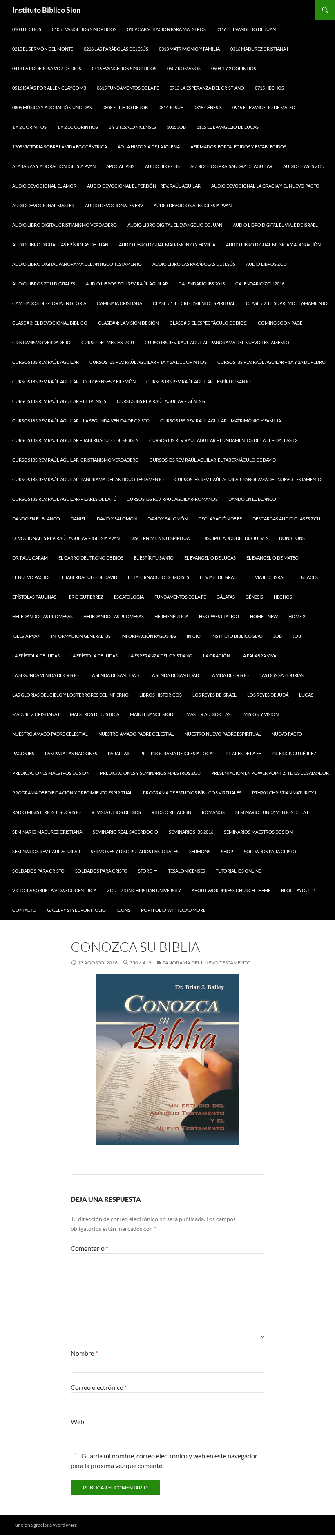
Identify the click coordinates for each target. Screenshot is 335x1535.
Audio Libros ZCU (266, 264)
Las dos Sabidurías (281, 675)
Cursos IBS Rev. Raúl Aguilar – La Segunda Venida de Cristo (81, 420)
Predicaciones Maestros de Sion (50, 773)
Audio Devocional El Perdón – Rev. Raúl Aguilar (144, 185)
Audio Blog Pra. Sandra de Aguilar (231, 166)
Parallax (119, 753)
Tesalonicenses (186, 871)
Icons (123, 910)
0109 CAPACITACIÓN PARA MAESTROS (166, 29)
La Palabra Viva (258, 655)
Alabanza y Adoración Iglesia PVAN (54, 166)
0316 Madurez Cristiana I (259, 48)
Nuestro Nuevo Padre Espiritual (223, 734)
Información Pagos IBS (148, 636)
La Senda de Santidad (174, 675)
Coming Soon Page (280, 322)
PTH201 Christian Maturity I (284, 792)
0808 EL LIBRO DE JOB (125, 107)
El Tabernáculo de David (88, 577)
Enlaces (308, 577)
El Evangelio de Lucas (210, 557)
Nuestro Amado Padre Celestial (50, 734)
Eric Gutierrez (86, 596)
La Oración (216, 655)
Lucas (306, 694)
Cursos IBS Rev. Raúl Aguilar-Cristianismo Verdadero (75, 459)
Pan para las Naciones (71, 753)
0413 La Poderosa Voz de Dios (46, 68)
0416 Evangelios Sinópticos (124, 68)
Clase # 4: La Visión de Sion (128, 322)
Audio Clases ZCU (303, 166)
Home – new (264, 616)
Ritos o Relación (171, 812)
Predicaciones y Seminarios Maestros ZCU (150, 773)
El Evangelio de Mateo (272, 557)
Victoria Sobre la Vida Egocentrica (54, 890)
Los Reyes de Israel (214, 694)
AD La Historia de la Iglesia (149, 146)
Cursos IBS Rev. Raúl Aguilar (45, 362)
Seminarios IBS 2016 (191, 831)
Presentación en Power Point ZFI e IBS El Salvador (270, 773)
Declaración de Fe (220, 518)
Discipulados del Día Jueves (235, 538)
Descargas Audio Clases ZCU (286, 518)
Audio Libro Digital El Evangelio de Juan (174, 225)
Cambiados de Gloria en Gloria (49, 303)
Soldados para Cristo (270, 851)
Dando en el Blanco (252, 499)
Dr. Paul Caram (30, 557)
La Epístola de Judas (36, 655)
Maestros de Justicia (94, 714)
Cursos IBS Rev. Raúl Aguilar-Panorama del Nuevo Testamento (248, 479)
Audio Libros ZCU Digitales (43, 283)
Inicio (194, 636)
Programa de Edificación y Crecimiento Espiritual (72, 792)
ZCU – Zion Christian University (144, 890)
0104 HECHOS (26, 29)
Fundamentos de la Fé (180, 596)
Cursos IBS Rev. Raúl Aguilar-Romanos (172, 499)
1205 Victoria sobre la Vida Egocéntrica (59, 146)
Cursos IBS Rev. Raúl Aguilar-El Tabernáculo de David (213, 459)
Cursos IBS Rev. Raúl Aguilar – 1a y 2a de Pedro (271, 362)
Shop (227, 851)
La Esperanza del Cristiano (160, 655)
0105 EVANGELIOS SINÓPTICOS (84, 29)
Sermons (199, 851)
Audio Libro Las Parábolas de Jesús (193, 264)
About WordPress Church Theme (231, 890)
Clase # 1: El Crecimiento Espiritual (194, 303)
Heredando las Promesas (42, 616)
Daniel (78, 518)
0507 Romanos (184, 68)
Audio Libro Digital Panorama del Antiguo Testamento (77, 264)
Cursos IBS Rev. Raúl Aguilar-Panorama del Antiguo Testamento (88, 479)
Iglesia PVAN (26, 636)
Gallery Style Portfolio (76, 910)
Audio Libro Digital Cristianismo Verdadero (64, 225)
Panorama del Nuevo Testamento (207, 963)
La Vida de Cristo (229, 675)
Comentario (89, 1248)
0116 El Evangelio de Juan (246, 29)
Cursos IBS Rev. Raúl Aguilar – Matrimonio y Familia (220, 420)
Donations (292, 538)
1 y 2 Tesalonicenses (132, 127)
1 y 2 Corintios (29, 127)
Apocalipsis (120, 166)
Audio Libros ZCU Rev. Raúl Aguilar (127, 283)
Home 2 (296, 616)
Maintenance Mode (153, 714)
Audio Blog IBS (162, 166)
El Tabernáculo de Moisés (158, 577)
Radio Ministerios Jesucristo (46, 812)
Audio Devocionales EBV (114, 205)
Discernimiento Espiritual (161, 538)
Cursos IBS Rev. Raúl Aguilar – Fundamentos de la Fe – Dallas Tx (223, 440)
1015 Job (176, 127)
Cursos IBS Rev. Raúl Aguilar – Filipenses (59, 401)
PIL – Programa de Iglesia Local (177, 753)
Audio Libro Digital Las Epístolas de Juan (60, 244)
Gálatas (226, 596)
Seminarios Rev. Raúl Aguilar (46, 851)
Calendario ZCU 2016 (259, 283)
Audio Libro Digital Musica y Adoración (273, 244)
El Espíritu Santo (154, 557)
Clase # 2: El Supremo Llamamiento (287, 303)
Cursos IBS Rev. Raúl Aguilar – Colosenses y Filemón (74, 381)
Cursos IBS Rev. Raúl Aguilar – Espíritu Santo (198, 381)
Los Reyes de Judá (267, 694)
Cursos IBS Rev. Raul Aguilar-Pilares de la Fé (64, 499)
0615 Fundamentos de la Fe (128, 88)
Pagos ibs (23, 753)
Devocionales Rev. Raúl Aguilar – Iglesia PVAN (66, 538)
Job (277, 636)
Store (145, 871)
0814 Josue (171, 107)
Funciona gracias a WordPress (44, 1525)
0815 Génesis (208, 107)
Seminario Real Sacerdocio (125, 831)
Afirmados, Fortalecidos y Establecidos (238, 146)
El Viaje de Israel (219, 577)
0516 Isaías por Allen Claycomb (49, 88)
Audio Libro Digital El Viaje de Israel (275, 225)
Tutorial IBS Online (238, 871)
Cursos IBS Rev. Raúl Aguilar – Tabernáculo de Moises (75, 440)
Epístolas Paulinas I (35, 596)
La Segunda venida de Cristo (45, 675)
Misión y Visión (261, 714)
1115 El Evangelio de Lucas (228, 127)
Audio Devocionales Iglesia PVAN (193, 205)
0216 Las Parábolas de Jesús (116, 48)
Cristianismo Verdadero (41, 342)
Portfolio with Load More (173, 910)
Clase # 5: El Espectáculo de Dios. (208, 322)
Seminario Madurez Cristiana (47, 831)
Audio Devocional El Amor (44, 185)
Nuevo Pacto (287, 734)
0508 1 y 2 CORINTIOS (233, 68)
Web (77, 1421)
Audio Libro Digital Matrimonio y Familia (167, 244)
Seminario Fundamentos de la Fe (273, 812)
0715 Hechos (269, 88)
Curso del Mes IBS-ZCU (107, 342)
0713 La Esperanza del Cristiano (207, 88)
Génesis (254, 596)
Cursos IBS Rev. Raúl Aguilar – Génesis (161, 401)
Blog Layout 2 (298, 890)
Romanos (213, 812)
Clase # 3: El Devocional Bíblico (49, 322)
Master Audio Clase (209, 714)
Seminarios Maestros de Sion (258, 831)
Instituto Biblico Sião (237, 636)
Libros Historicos (160, 694)
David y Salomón (117, 518)
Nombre (84, 1353)
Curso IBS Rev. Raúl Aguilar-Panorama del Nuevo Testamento (217, 342)
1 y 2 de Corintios (77, 127)
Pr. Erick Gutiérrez (294, 753)
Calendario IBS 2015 (202, 283)
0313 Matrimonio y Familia (189, 48)
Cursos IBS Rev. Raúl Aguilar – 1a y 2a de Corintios (148, 362)
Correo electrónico (99, 1387)
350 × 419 (140, 963)
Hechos (283, 596)
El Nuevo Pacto (30, 577)
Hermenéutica (171, 616)
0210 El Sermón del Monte (42, 48)
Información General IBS (81, 636)
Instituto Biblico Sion (46, 9)
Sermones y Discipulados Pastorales (135, 851)
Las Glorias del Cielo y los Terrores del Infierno (70, 694)
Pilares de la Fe (243, 753)
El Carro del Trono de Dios (90, 557)
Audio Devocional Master (43, 205)
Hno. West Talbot (219, 616)
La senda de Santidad (114, 675)
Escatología (129, 596)
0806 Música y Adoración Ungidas (52, 107)
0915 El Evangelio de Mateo (263, 107)
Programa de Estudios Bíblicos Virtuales (192, 792)
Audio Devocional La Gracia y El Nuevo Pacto (265, 185)
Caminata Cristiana (119, 303)
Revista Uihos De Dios (116, 812)
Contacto (24, 910)
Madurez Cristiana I (35, 714)
